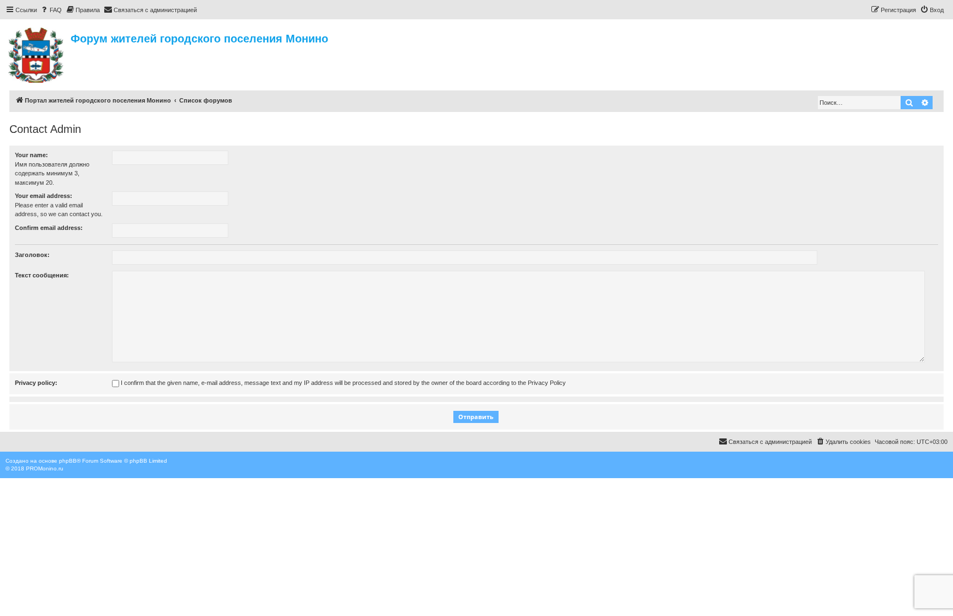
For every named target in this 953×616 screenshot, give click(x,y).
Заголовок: (32, 254)
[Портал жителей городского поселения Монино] (37, 53)
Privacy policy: (36, 382)
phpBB (68, 461)
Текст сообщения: (42, 275)
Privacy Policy (547, 382)
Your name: (31, 155)
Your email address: (43, 195)
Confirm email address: (49, 227)
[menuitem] (51, 10)
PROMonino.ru (44, 468)
